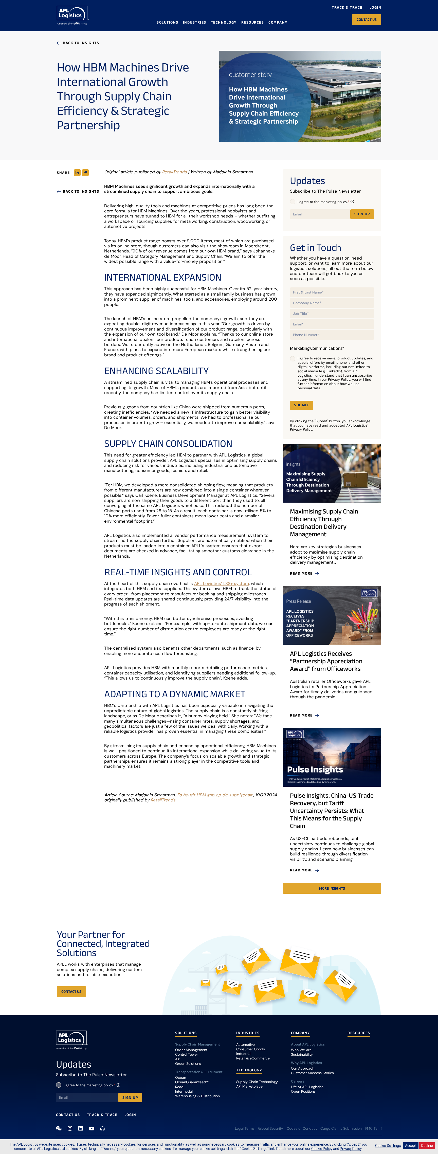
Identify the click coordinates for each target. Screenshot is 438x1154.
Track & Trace (347, 7)
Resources (252, 22)
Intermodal (184, 1091)
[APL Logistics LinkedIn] (80, 1128)
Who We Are (301, 1050)
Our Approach (302, 1068)
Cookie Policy (321, 1149)
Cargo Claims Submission (341, 1128)
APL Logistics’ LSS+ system (221, 583)
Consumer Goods (250, 1049)
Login (375, 7)
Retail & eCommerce (253, 1058)
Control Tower (186, 1054)
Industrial (243, 1053)
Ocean (180, 1077)
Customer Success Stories (312, 1073)
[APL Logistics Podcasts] (102, 1128)
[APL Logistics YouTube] (91, 1128)
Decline (427, 1146)
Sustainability (302, 1054)
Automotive (245, 1044)
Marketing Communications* (317, 348)
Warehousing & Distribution (197, 1096)
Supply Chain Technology (257, 1081)
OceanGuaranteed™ (192, 1082)
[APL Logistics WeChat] (59, 1128)
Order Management (191, 1050)
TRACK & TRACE (102, 1114)
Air (177, 1059)
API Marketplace (249, 1086)
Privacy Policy (339, 379)
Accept (410, 1146)
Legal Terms (244, 1128)
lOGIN (130, 1114)
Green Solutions (188, 1063)
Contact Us (68, 1114)
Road (179, 1087)
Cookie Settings (388, 1146)
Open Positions (303, 1091)
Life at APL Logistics (307, 1087)
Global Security (270, 1128)
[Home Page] (73, 15)
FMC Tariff (373, 1128)
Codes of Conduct (302, 1128)
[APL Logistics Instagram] (70, 1128)
